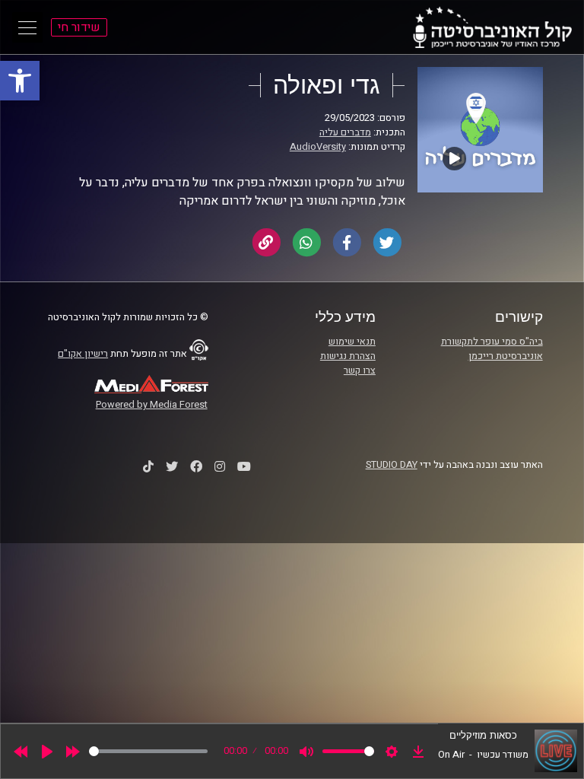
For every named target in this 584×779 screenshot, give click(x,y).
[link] (20, 80)
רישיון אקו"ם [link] (83, 354)
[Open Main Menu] (27, 27)
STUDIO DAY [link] (391, 465)
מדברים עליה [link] (345, 132)
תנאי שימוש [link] (352, 341)
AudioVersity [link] (318, 147)
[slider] (148, 751)
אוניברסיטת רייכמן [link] (505, 356)
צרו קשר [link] (360, 370)
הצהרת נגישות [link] (348, 356)
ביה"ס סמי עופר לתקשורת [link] (492, 341)
